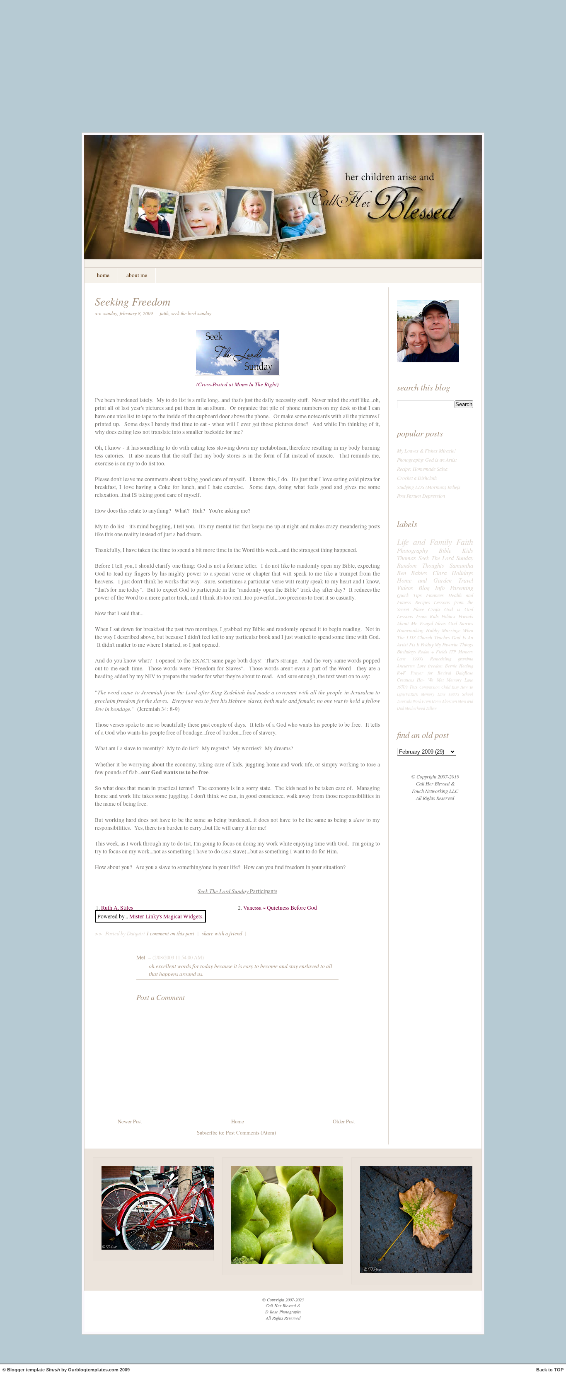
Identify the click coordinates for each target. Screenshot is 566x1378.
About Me (407, 623)
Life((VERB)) (407, 694)
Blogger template (26, 1369)
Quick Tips (409, 595)
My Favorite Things (454, 644)
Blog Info (431, 587)
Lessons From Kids (418, 616)
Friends (465, 616)
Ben (401, 573)
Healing (466, 665)
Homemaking (410, 630)
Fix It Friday (421, 644)
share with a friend (222, 933)
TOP (559, 1369)
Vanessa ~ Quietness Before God (280, 907)
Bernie (451, 665)
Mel (140, 957)
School (467, 694)
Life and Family (424, 541)
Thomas (406, 558)
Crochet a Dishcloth (417, 478)
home (103, 275)
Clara (440, 573)
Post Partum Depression (421, 495)
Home (237, 1121)
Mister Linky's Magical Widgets (165, 916)
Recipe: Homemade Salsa (422, 468)
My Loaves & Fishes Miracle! (426, 450)
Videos (405, 587)
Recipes (422, 602)
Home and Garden (424, 580)
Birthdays (406, 651)
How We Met (430, 680)
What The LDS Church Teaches (435, 634)
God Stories (460, 623)
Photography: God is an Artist (427, 459)
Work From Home (427, 701)
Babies (419, 573)
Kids (467, 550)
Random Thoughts (420, 565)
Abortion (449, 701)
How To (466, 687)
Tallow (431, 708)
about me (136, 275)
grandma (465, 658)
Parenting (461, 587)
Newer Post (130, 1121)
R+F (401, 673)
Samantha (461, 565)
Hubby (432, 630)
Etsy (455, 687)
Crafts (434, 609)
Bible (445, 550)
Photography (412, 550)
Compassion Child (434, 687)
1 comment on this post (171, 933)
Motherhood (415, 708)
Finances (435, 595)
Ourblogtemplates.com (93, 1369)
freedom (435, 665)
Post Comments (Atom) (251, 1132)
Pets (413, 687)
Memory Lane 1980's (440, 694)
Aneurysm (406, 665)
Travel (465, 580)
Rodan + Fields (432, 651)
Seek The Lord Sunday (191, 313)
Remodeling (440, 658)
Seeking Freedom (132, 301)
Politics (448, 616)
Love (421, 665)
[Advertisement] (283, 72)
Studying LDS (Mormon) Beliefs (428, 487)
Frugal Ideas (433, 623)
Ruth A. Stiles (117, 907)
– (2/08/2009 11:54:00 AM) (175, 957)
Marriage (451, 630)
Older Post (344, 1121)
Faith (164, 313)
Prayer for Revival (431, 673)
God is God (458, 609)
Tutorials (404, 701)
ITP (452, 651)
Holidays (462, 573)
